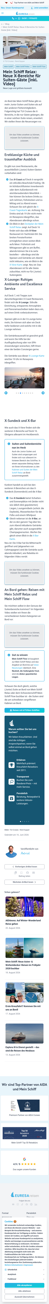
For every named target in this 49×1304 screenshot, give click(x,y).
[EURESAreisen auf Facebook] (27, 1204)
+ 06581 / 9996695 (26, 18)
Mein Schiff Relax (22, 67)
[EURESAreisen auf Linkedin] (36, 1204)
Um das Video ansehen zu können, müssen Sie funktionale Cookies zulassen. (24, 137)
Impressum (28, 1265)
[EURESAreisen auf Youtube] (13, 1204)
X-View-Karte (16, 264)
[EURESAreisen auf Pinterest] (31, 1204)
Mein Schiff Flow (39, 67)
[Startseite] (2, 24)
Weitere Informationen (14, 1265)
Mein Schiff (8, 67)
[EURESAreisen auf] (21, 872)
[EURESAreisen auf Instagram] (17, 1204)
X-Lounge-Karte (36, 355)
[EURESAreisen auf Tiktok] (22, 1204)
